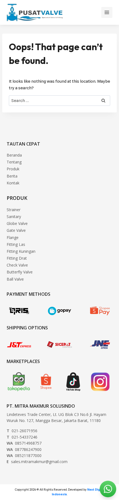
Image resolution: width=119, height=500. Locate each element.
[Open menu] (106, 12)
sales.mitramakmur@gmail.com (37, 461)
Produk (13, 168)
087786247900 (24, 449)
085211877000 (24, 455)
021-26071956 (22, 430)
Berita (12, 176)
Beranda (14, 155)
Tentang (14, 162)
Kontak (13, 183)
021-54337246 (22, 437)
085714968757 (24, 443)
